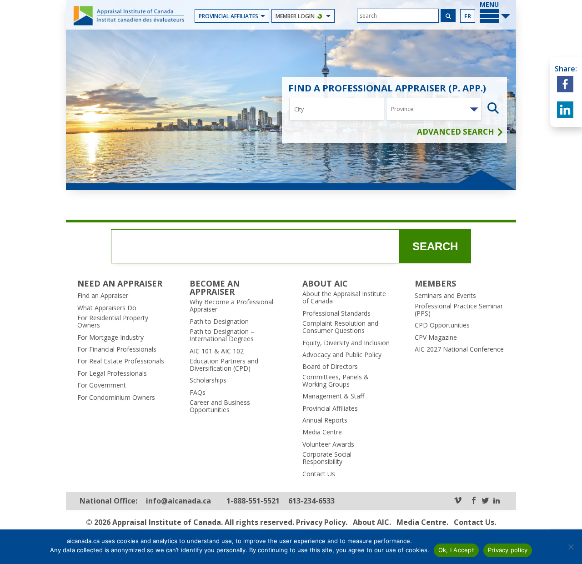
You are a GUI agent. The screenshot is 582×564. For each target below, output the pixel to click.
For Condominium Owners (116, 397)
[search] (398, 16)
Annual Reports (324, 420)
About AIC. (372, 522)
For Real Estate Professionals (120, 361)
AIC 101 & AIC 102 (217, 351)
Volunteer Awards (328, 444)
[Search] (448, 15)
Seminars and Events (445, 295)
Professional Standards (336, 313)
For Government (101, 385)
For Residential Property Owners (112, 321)
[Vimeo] (458, 501)
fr (467, 16)
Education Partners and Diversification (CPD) (224, 365)
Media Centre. (422, 522)
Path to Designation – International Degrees (222, 335)
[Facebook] (473, 501)
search (435, 246)
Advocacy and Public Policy (341, 354)
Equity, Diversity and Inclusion (346, 343)
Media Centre (322, 432)
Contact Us (318, 474)
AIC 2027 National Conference (459, 349)
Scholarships (208, 380)
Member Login (295, 16)
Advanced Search (456, 132)
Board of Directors (330, 366)
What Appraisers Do (106, 308)
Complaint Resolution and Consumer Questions (340, 327)
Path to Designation (219, 321)
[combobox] (434, 109)
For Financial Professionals (116, 349)
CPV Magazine (436, 337)
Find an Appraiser (102, 295)
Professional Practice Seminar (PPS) (459, 309)
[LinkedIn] (496, 501)
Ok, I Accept (456, 550)
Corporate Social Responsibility (326, 458)
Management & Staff (333, 396)
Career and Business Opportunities (220, 406)
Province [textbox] (402, 109)
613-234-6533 (311, 501)
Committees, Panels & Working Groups (335, 380)
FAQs (198, 392)
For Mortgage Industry (110, 337)
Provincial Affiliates (228, 16)
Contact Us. (475, 522)
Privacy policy (508, 550)
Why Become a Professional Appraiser (231, 305)
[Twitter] (485, 501)
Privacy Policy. (321, 522)
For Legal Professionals (112, 373)
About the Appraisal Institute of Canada (344, 297)
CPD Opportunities (442, 325)
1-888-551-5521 (253, 501)
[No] (570, 546)
